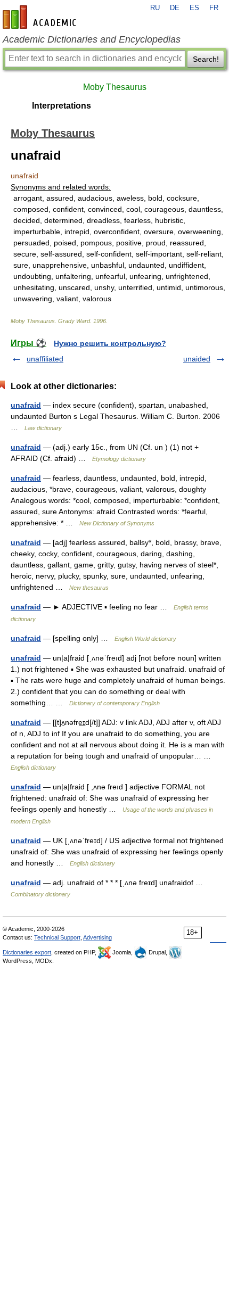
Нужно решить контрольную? (110, 343)
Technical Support (57, 937)
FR (213, 8)
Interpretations (61, 105)
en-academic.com (41, 17)
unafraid (26, 405)
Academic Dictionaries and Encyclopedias (92, 39)
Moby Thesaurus (114, 87)
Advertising (97, 937)
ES (194, 8)
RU (155, 8)
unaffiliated (45, 359)
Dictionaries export (27, 952)
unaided (196, 359)
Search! (206, 59)
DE (174, 8)
